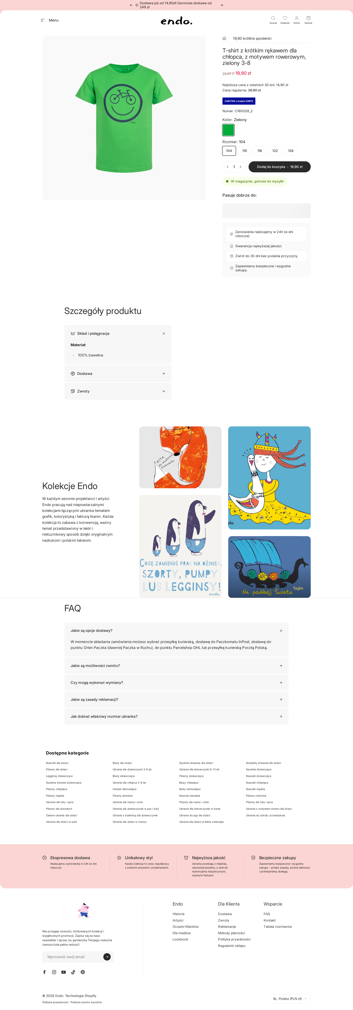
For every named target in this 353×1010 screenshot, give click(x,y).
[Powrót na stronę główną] (224, 38)
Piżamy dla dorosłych (59, 808)
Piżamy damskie (123, 795)
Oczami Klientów (186, 927)
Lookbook (180, 939)
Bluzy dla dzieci (122, 762)
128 (290, 151)
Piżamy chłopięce (56, 789)
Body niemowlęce (190, 789)
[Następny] (222, 5)
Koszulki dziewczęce (258, 776)
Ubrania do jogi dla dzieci (194, 815)
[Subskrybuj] (107, 957)
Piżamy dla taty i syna (259, 802)
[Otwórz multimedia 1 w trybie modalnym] (124, 118)
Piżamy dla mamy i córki (194, 802)
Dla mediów (182, 933)
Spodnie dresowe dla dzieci (196, 762)
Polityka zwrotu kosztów (86, 1002)
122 (275, 151)
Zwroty (223, 920)
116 (259, 151)
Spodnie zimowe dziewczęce (64, 782)
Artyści (178, 920)
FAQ (267, 914)
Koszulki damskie (189, 795)
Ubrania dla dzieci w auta (61, 821)
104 (229, 151)
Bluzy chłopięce (189, 782)
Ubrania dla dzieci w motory (130, 821)
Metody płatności (231, 933)
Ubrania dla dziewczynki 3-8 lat (132, 769)
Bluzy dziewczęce (124, 776)
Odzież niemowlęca (125, 789)
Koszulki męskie (255, 789)
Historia (179, 914)
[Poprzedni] (131, 5)
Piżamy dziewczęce (191, 776)
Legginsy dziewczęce (59, 776)
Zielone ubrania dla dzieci (61, 815)
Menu (54, 20)
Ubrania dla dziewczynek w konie (199, 808)
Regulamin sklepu (231, 946)
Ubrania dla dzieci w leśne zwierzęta (201, 821)
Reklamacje (227, 927)
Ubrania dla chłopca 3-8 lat (129, 782)
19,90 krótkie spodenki (252, 38)
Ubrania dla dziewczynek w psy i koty (136, 808)
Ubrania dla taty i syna (59, 802)
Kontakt (270, 920)
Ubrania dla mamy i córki (128, 802)
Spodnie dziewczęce (259, 769)
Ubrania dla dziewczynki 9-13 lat (199, 769)
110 (244, 151)
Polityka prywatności (234, 939)
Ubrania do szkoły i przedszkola (265, 815)
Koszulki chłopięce (257, 782)
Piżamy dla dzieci (56, 769)
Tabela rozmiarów (278, 927)
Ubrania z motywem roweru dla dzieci (269, 808)
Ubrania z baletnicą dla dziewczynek (135, 815)
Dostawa (225, 914)
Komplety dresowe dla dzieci (263, 762)
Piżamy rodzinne (256, 795)
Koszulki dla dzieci (57, 762)
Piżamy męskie (55, 795)
